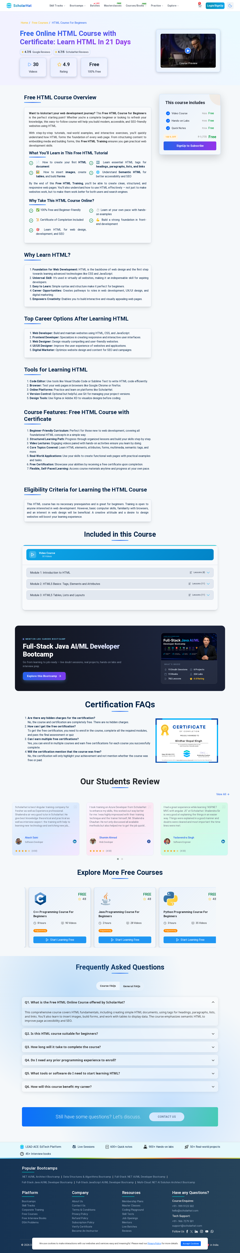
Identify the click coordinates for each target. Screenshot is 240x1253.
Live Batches (129, 1226)
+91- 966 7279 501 (183, 1221)
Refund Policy (80, 1218)
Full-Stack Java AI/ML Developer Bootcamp (47, 1182)
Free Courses (30, 1214)
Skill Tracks (28, 1205)
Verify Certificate (82, 1226)
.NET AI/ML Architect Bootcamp (41, 1176)
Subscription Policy (83, 1222)
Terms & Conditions (83, 1209)
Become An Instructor (85, 1230)
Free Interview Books (34, 1218)
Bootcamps (29, 1201)
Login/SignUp (215, 5)
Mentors (127, 1222)
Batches (95, 5)
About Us (77, 1201)
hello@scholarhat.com (185, 1210)
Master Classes (131, 1205)
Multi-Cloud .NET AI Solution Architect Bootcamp (166, 1182)
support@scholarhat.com (187, 1225)
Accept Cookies (191, 1243)
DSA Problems (30, 1222)
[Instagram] (202, 1231)
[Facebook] (188, 1231)
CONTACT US (167, 1116)
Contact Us (78, 1205)
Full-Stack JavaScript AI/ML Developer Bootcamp (105, 1182)
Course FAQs (108, 985)
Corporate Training (33, 1209)
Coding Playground (133, 1209)
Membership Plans (132, 1201)
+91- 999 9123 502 (183, 1206)
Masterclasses (113, 5)
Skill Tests (128, 1214)
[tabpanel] (190, 128)
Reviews (127, 1230)
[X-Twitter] (192, 1231)
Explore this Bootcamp (42, 676)
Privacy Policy (80, 1214)
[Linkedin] (197, 1231)
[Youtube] (208, 1231)
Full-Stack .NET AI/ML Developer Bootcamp (140, 1176)
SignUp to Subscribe (190, 145)
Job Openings (130, 1218)
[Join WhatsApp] (213, 1231)
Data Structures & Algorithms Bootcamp (87, 1176)
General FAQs (131, 986)
